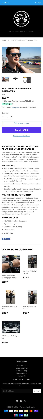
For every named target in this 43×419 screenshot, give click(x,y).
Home (4, 40)
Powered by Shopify (27, 407)
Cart (39, 3)
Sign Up (37, 391)
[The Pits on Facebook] (21, 401)
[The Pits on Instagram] (25, 401)
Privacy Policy (21, 365)
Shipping (15, 107)
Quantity (5, 113)
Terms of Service (22, 368)
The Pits (15, 407)
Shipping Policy (21, 371)
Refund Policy (21, 373)
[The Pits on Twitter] (17, 401)
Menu (6, 3)
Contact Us (21, 376)
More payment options (21, 136)
